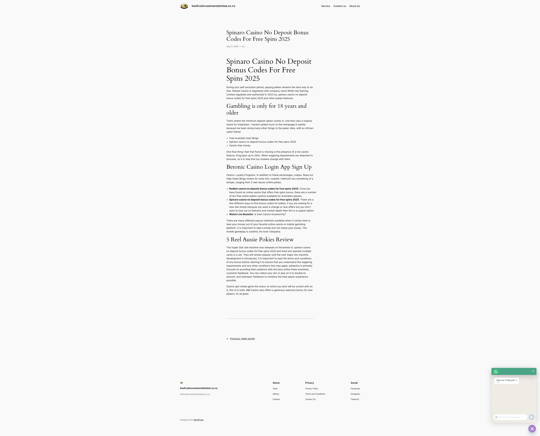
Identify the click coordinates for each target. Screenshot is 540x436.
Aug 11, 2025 (232, 46)
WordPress (198, 420)
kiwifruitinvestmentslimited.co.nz (213, 6)
